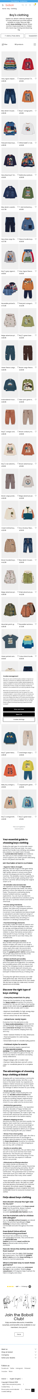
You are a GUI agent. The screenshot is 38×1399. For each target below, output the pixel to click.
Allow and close (19, 709)
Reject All (19, 714)
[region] (19, 697)
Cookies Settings (18, 719)
